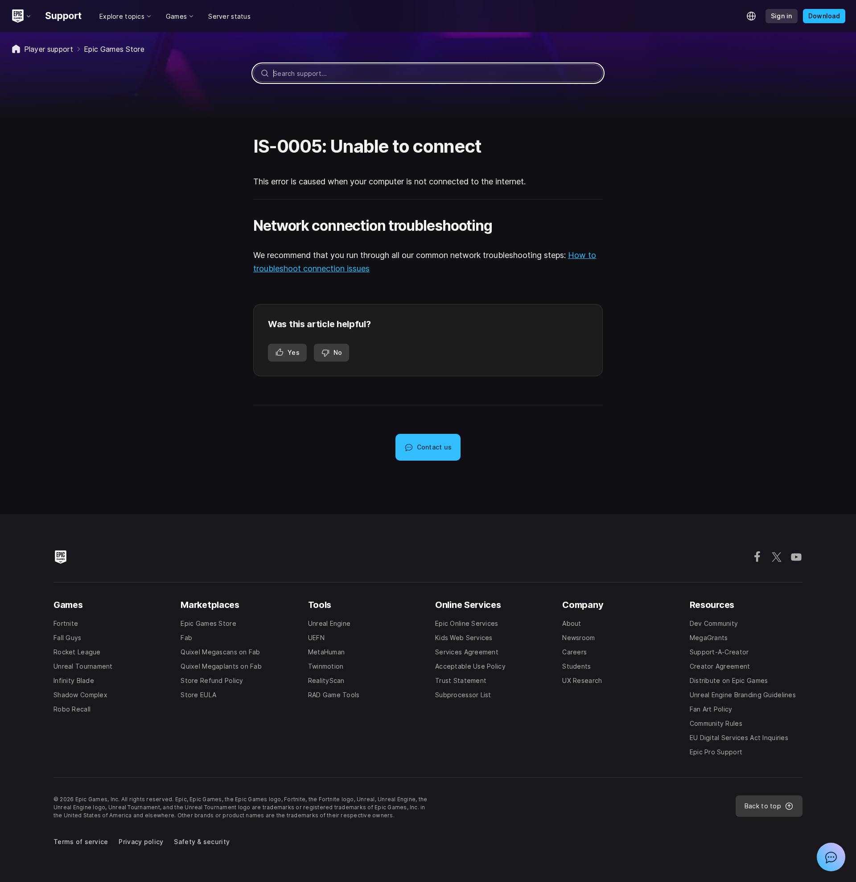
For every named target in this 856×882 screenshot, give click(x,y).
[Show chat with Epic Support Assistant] (831, 857)
